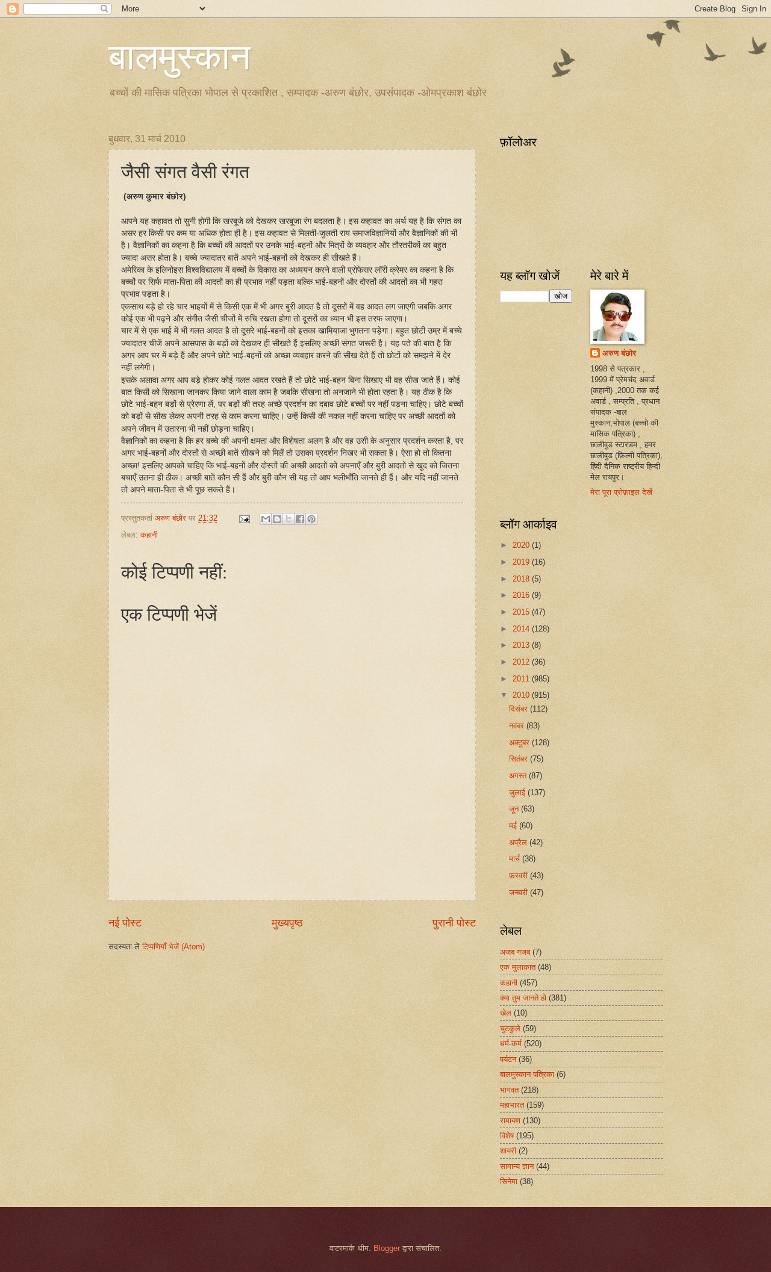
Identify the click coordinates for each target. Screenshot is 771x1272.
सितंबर (519, 758)
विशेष (507, 1135)
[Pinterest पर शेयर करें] (311, 519)
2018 (522, 578)
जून (515, 808)
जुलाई (518, 792)
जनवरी (519, 892)
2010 (522, 695)
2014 (522, 628)
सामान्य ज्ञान (517, 1166)
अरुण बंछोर (619, 353)
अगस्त (519, 775)
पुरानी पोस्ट (454, 923)
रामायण (510, 1120)
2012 (522, 661)
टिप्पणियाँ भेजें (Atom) (173, 946)
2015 (522, 611)
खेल (505, 1012)
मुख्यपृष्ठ (287, 923)
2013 (522, 645)
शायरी (508, 1150)
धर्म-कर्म (511, 1043)
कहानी (149, 534)
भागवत (509, 1089)
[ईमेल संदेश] (244, 518)
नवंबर (517, 725)
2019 (522, 561)
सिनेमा (508, 1181)
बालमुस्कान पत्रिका (527, 1074)
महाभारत (512, 1104)
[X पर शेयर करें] (288, 519)
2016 (522, 595)
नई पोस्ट (125, 923)
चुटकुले (510, 1028)
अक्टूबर (520, 742)
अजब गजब (515, 952)
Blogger (386, 1248)
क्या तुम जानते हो (523, 997)
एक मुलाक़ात (517, 967)
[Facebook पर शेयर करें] (300, 519)
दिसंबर (519, 708)
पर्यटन (508, 1059)
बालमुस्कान (179, 55)
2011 (522, 678)
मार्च (515, 858)
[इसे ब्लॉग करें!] (277, 519)
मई (514, 825)
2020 (522, 545)
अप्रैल (519, 842)
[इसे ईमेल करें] (266, 519)
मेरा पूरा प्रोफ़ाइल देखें (621, 492)
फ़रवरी (519, 875)
